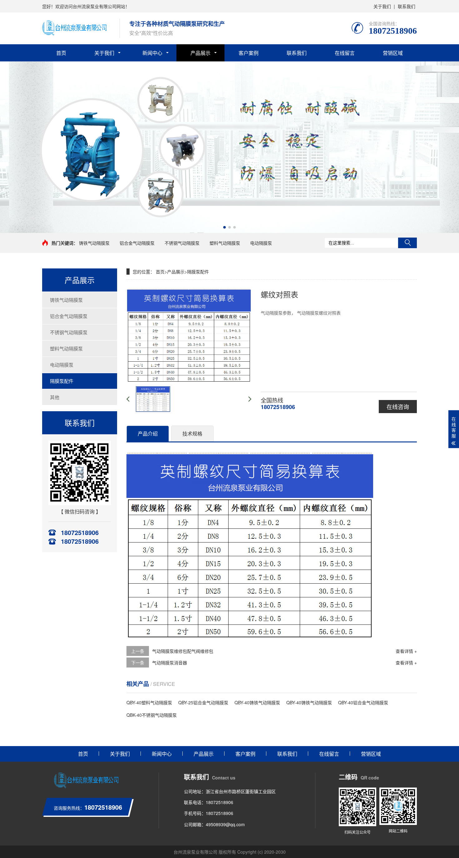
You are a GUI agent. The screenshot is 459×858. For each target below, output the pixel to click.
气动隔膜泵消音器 (169, 662)
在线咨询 (398, 406)
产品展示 (200, 52)
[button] (224, 227)
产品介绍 (148, 433)
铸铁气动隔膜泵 (94, 243)
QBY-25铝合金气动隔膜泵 (203, 702)
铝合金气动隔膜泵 (137, 243)
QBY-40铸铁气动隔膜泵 (257, 702)
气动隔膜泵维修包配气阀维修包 (182, 651)
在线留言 (345, 52)
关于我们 (382, 6)
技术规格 (192, 433)
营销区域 (393, 52)
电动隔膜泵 (261, 243)
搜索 (407, 243)
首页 (61, 52)
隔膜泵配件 (61, 381)
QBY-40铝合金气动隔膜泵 (363, 702)
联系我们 (406, 6)
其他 (54, 397)
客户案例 (249, 52)
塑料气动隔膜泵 (225, 243)
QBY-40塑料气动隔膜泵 (149, 702)
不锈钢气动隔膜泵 (182, 243)
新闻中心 (152, 52)
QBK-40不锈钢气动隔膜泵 (151, 715)
